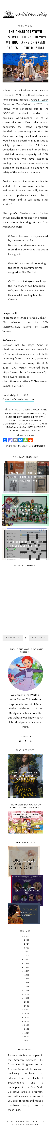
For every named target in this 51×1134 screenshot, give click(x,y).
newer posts (12, 638)
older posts (38, 638)
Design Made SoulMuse (25, 1124)
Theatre (36, 430)
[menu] (4, 4)
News (31, 427)
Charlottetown (33, 416)
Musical (22, 427)
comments (37, 445)
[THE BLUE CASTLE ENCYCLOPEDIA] (24, 923)
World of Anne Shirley (32, 1122)
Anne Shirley (14, 416)
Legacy (10, 427)
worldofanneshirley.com (19, 399)
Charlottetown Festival (25, 420)
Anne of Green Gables (26, 409)
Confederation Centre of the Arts (25, 423)
